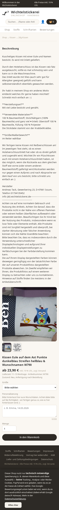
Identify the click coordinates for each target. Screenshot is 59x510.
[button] (29, 314)
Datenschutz (47, 459)
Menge (5, 423)
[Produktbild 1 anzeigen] (6, 347)
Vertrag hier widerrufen (37, 455)
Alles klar (13, 505)
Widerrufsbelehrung (13, 455)
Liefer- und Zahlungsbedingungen (22, 459)
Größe (5, 382)
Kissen (13, 37)
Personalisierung (10, 393)
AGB (53, 455)
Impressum (48, 451)
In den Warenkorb (29, 437)
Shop (7, 29)
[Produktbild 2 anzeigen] (17, 347)
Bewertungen (47, 29)
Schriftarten (30, 29)
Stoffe (16, 29)
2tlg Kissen (23, 37)
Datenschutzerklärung (15, 498)
